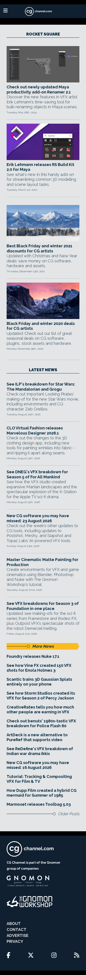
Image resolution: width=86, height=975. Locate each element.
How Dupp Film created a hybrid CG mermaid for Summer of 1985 (42, 793)
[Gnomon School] (28, 881)
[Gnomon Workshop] (29, 901)
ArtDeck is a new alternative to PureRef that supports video (37, 737)
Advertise (17, 935)
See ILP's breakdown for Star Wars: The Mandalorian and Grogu (41, 386)
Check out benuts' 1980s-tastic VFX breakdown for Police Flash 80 (41, 723)
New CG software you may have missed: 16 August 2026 (38, 765)
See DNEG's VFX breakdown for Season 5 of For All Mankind (37, 474)
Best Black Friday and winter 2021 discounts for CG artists (39, 248)
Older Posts (68, 813)
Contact (16, 929)
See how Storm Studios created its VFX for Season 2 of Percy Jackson (41, 696)
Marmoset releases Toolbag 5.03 (39, 804)
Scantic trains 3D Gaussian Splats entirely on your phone (39, 682)
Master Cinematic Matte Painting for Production (42, 562)
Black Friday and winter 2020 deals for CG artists (41, 326)
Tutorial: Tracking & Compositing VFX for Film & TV (39, 779)
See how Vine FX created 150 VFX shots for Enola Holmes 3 (39, 668)
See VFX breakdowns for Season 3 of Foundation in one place (43, 606)
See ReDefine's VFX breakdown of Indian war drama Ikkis (40, 751)
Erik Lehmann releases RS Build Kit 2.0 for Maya (40, 167)
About (14, 923)
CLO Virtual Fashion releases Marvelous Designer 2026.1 (35, 430)
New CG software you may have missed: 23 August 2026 (38, 518)
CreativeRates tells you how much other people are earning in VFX (40, 709)
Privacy (15, 941)
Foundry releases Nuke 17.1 (33, 656)
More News (43, 646)
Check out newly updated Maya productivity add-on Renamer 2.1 (39, 89)
